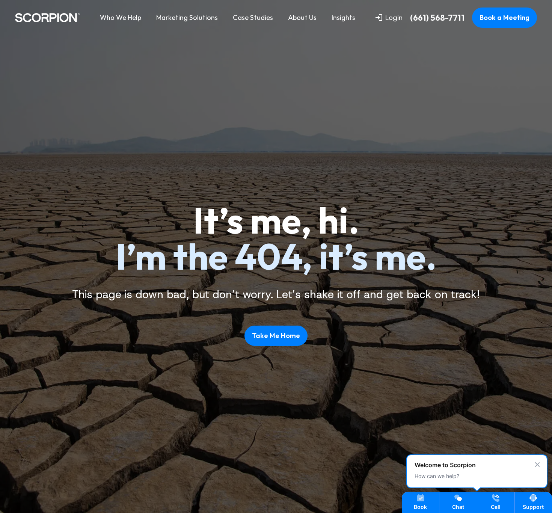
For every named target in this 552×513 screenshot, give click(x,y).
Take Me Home (276, 335)
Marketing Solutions (187, 17)
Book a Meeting (504, 17)
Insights (343, 17)
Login (394, 17)
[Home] (47, 18)
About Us (302, 17)
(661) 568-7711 (437, 18)
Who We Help (120, 17)
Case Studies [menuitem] (253, 17)
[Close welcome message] (537, 464)
